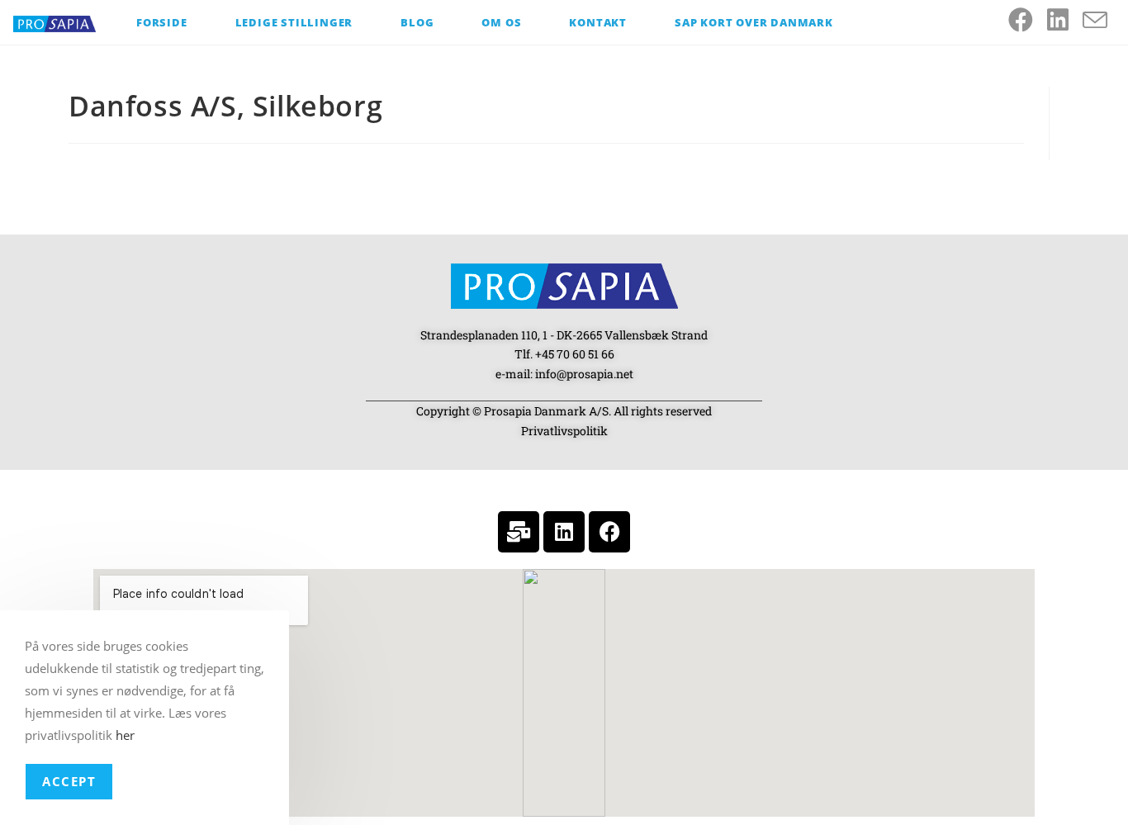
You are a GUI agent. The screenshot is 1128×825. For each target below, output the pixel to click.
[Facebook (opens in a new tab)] (1027, 19)
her (125, 735)
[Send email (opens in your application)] (1102, 20)
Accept (69, 781)
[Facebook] (609, 531)
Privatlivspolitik (564, 431)
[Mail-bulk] (518, 531)
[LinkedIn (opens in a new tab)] (1065, 19)
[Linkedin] (564, 531)
